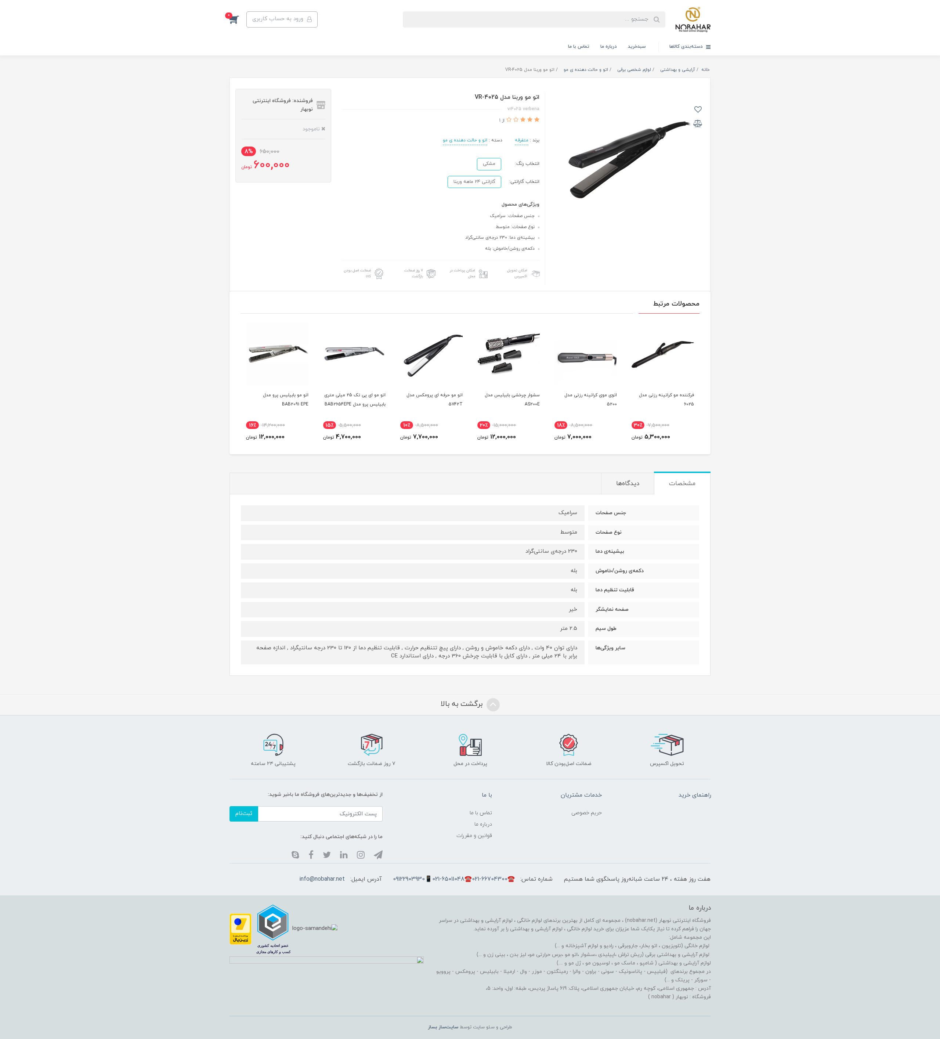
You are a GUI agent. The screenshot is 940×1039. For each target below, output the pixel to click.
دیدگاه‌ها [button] (627, 483)
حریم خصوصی (586, 812)
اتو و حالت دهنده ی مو (465, 140)
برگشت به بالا (463, 704)
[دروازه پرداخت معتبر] (240, 928)
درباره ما (608, 46)
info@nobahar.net (322, 879)
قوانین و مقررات (474, 835)
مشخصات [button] (682, 483)
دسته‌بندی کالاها (686, 46)
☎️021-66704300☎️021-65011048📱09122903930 (454, 879)
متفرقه (521, 140)
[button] (237, 19)
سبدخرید (637, 46)
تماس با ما (578, 46)
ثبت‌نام (243, 814)
